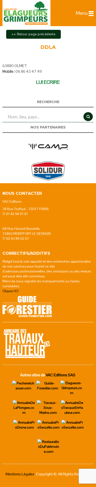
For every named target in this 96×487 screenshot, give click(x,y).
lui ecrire (48, 82)
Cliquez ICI (10, 291)
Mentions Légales (20, 474)
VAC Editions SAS (60, 375)
